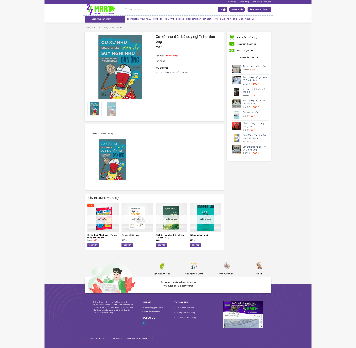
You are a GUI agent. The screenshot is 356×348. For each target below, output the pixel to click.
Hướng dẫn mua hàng (186, 312)
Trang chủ (90, 28)
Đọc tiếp (93, 245)
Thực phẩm (145, 19)
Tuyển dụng (244, 2)
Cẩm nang (232, 2)
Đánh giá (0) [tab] (107, 134)
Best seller (133, 19)
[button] (222, 9)
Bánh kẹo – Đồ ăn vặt (163, 19)
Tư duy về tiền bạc (130, 235)
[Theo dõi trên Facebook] (144, 323)
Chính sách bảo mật (185, 308)
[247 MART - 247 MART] (102, 10)
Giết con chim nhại (199, 235)
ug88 (91, 342)
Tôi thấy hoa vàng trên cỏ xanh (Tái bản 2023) (170, 236)
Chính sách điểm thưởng (261, 2)
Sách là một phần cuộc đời (110, 28)
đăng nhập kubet (100, 342)
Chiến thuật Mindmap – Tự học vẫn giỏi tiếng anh (102, 236)
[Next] (148, 67)
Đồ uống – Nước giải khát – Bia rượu (194, 19)
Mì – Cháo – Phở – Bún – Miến (229, 19)
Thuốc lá (249, 19)
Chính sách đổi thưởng (186, 317)
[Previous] (92, 67)
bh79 (87, 342)
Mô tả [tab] (94, 134)
